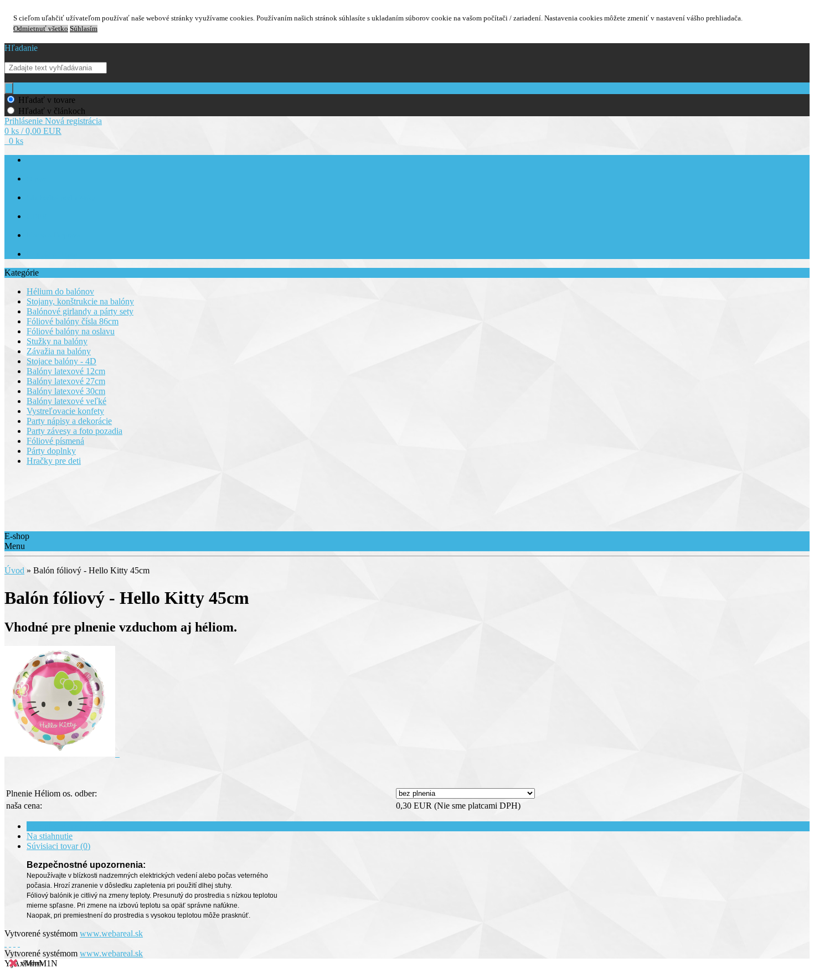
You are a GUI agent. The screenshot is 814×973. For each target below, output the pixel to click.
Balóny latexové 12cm (66, 371)
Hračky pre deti (54, 460)
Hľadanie (21, 48)
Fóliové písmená (55, 441)
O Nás (36, 179)
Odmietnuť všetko (40, 29)
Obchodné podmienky (61, 198)
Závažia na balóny (59, 351)
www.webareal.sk (111, 933)
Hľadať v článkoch (51, 111)
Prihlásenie (24, 121)
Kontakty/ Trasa (52, 254)
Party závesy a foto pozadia (74, 431)
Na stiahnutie (50, 836)
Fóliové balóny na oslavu (71, 331)
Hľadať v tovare (46, 100)
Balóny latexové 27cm (66, 381)
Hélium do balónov (60, 291)
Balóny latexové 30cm (66, 391)
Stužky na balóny (57, 341)
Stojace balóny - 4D (61, 361)
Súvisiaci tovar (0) (58, 846)
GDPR (37, 217)
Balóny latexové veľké (66, 401)
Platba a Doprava (53, 235)
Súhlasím (83, 29)
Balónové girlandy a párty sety (80, 311)
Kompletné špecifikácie (68, 826)
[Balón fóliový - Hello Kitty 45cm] (62, 753)
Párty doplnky (51, 451)
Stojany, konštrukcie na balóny (80, 301)
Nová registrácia (73, 121)
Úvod (14, 570)
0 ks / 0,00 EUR (32, 131)
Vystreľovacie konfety (65, 411)
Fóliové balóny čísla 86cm (73, 321)
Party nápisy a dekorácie (69, 421)
